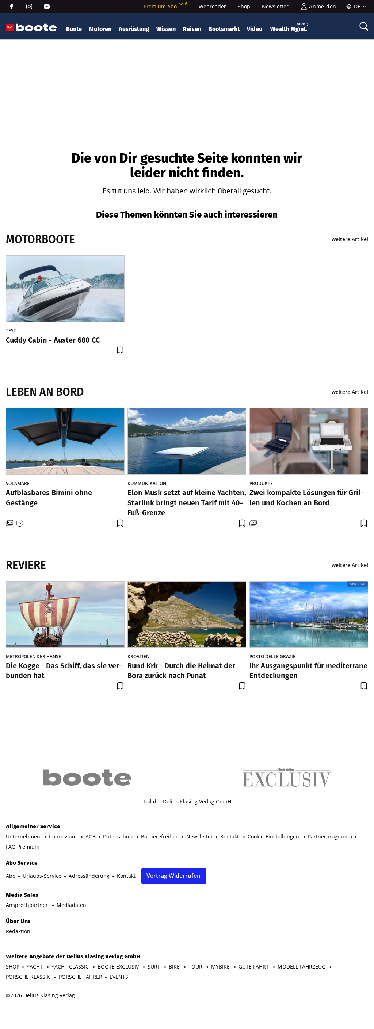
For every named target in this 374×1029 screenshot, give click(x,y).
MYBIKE (221, 966)
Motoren (100, 29)
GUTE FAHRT (254, 966)
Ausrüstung (134, 29)
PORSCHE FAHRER (80, 976)
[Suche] (363, 26)
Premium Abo (165, 6)
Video (254, 29)
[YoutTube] (47, 6)
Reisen (192, 29)
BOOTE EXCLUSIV (119, 966)
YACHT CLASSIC (70, 966)
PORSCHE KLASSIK (28, 976)
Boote (74, 29)
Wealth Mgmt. (289, 27)
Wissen (166, 29)
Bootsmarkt (224, 29)
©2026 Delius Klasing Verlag (40, 995)
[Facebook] (12, 6)
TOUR (196, 966)
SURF (154, 966)
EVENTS (119, 976)
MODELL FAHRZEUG (302, 966)
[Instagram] (29, 6)
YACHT (35, 966)
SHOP (12, 966)
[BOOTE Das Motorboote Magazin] (36, 27)
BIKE (175, 966)
